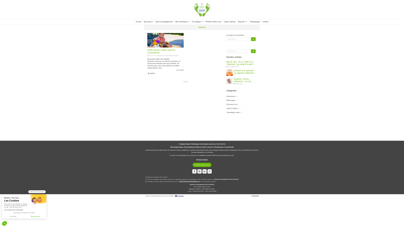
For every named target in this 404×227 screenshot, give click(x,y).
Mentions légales (202, 159)
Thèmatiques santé (233, 112)
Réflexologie (230, 100)
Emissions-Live (231, 104)
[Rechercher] (253, 51)
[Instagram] (209, 171)
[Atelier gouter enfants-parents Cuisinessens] (165, 40)
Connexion (255, 196)
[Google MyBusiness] (199, 171)
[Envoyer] (253, 39)
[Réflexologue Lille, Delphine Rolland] (202, 9)
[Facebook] (194, 171)
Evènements (230, 96)
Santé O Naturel (231, 108)
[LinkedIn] (204, 171)
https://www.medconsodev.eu (189, 181)
